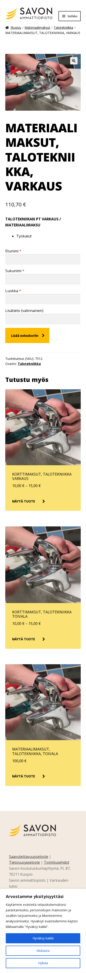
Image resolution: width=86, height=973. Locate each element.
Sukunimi (14, 270)
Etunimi (13, 251)
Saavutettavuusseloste (28, 856)
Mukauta (43, 950)
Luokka (13, 290)
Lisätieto (24, 310)
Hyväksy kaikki (43, 938)
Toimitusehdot (56, 862)
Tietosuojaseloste (24, 862)
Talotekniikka (63, 27)
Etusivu (16, 27)
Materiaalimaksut (37, 27)
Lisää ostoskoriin (24, 335)
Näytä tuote (23, 501)
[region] (43, 931)
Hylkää (43, 963)
